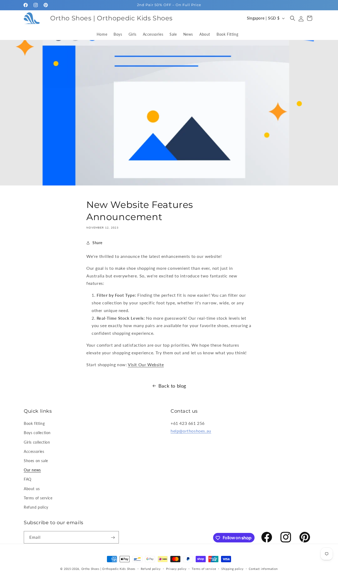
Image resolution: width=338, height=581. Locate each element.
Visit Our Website (146, 364)
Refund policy (36, 507)
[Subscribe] (113, 537)
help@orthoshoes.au (191, 430)
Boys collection (37, 433)
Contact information (263, 568)
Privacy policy (176, 568)
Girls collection (37, 442)
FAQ (27, 479)
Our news (32, 470)
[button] (292, 18)
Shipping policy (232, 568)
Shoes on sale (36, 460)
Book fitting (34, 423)
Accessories (34, 451)
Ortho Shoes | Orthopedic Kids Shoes (108, 568)
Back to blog (172, 386)
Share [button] (97, 242)
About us (32, 488)
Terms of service (38, 498)
